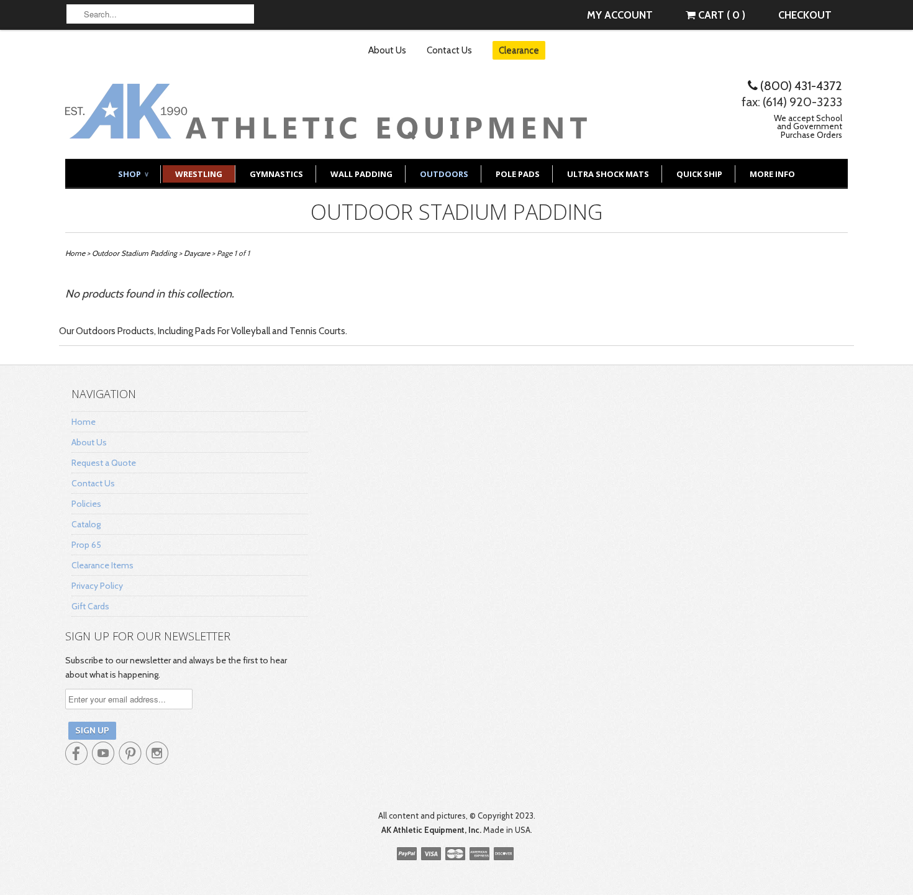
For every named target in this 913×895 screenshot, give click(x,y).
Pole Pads (518, 173)
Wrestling (198, 173)
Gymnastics (276, 173)
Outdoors (444, 173)
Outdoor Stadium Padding (456, 212)
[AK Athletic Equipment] (326, 130)
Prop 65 (86, 544)
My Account (620, 15)
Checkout (805, 15)
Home (83, 421)
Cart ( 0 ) (720, 15)
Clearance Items (102, 565)
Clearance (519, 50)
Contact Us (449, 50)
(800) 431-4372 (800, 85)
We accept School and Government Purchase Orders (808, 126)
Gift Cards (90, 606)
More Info (772, 173)
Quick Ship (699, 173)
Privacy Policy (97, 585)
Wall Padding (361, 173)
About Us (387, 50)
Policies (86, 503)
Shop (133, 173)
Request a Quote (103, 462)
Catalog (86, 524)
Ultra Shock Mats (608, 173)
